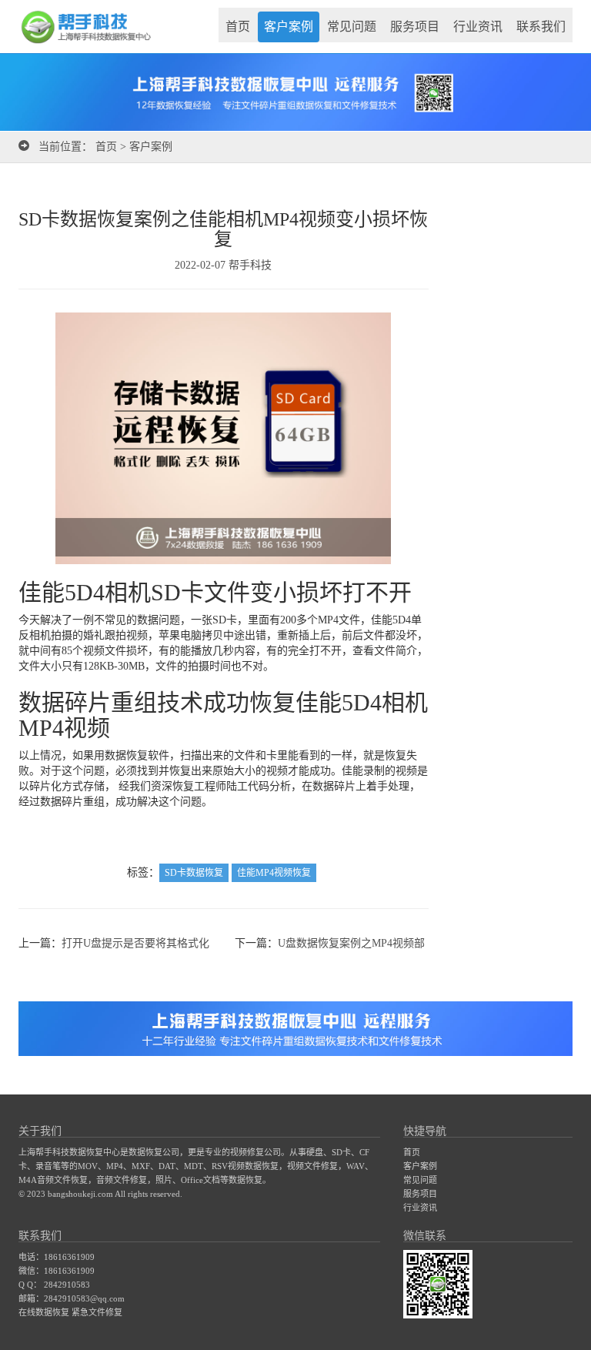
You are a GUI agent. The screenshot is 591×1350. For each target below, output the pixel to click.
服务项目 (414, 26)
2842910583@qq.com (84, 1298)
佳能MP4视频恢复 (274, 872)
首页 (237, 26)
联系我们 (541, 26)
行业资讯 (478, 26)
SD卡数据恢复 (194, 872)
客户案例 (288, 26)
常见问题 (351, 26)
